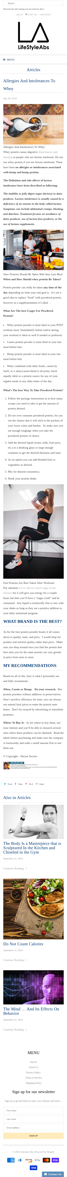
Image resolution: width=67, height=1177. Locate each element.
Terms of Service (33, 1077)
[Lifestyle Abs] (33, 37)
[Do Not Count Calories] (33, 909)
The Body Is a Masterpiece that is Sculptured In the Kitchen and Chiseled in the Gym (32, 847)
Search (33, 1062)
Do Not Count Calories (23, 944)
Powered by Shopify (44, 1152)
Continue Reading (13, 868)
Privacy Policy (33, 1072)
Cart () (32, 15)
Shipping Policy (33, 1083)
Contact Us (54, 1174)
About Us (33, 1067)
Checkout (45, 15)
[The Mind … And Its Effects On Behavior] (33, 987)
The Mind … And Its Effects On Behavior (31, 1011)
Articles (33, 69)
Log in (19, 15)
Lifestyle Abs (27, 1152)
